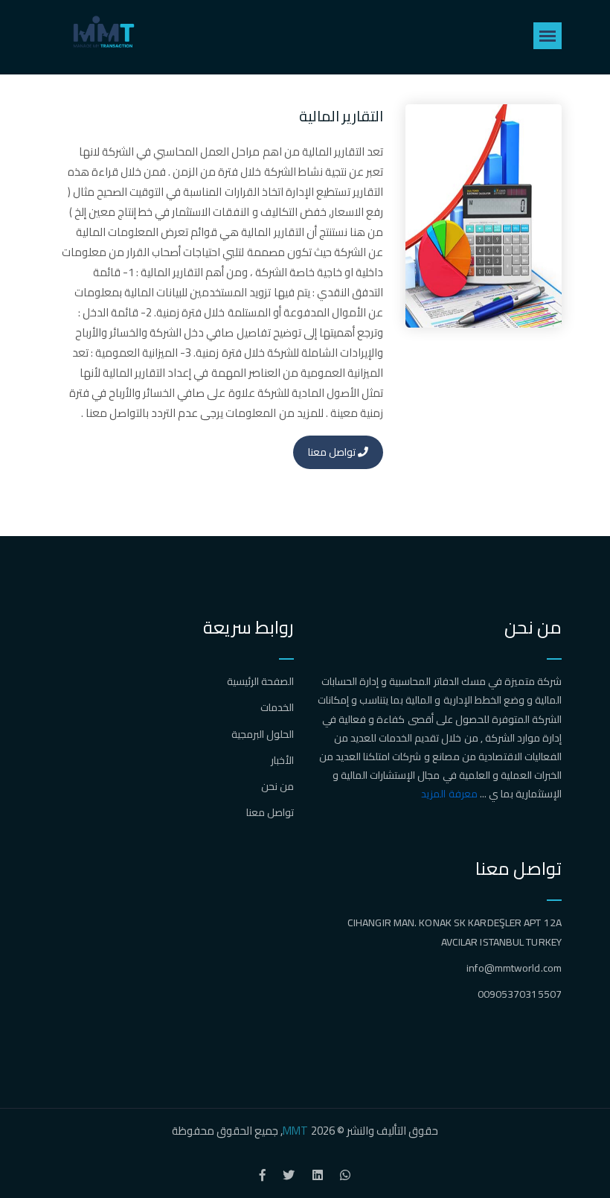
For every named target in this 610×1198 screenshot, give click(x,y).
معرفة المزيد (449, 793)
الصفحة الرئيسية (260, 681)
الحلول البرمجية (262, 734)
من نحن (277, 786)
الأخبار (282, 760)
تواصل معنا (333, 452)
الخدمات (277, 707)
